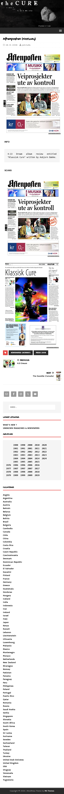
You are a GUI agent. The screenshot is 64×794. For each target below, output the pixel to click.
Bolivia (6, 518)
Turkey (6, 753)
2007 (30, 468)
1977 (8, 468)
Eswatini (7, 572)
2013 (37, 455)
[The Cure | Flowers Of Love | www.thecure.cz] (32, 25)
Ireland (6, 612)
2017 (37, 468)
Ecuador (7, 565)
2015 (37, 462)
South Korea (9, 726)
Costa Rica (8, 545)
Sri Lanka (7, 733)
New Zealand (9, 662)
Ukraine (6, 756)
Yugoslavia (8, 780)
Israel (5, 615)
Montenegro (9, 652)
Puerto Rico (8, 696)
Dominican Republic (12, 562)
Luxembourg (9, 642)
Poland (6, 689)
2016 (37, 465)
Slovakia (7, 719)
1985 (15, 462)
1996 (22, 465)
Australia (7, 501)
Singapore (8, 716)
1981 (15, 448)
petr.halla (26, 45)
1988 (15, 472)
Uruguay (7, 770)
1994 (22, 458)
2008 (30, 472)
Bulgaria (7, 525)
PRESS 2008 (41, 353)
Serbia (6, 713)
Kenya (6, 625)
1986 (15, 465)
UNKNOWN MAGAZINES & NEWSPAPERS (21, 428)
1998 (22, 472)
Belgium (7, 515)
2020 (44, 445)
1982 (15, 452)
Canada (6, 531)
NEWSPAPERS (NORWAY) (21, 353)
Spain (5, 729)
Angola (6, 495)
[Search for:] (32, 407)
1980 (15, 445)
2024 (44, 458)
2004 (30, 458)
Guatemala (8, 589)
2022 (44, 452)
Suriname (7, 736)
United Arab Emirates (13, 760)
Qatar (6, 699)
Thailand (7, 749)
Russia (6, 706)
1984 (15, 458)
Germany (7, 582)
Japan (6, 622)
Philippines (8, 686)
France (6, 578)
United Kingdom (10, 763)
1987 (15, 468)
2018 (37, 472)
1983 (15, 455)
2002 (30, 452)
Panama (7, 676)
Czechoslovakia (10, 555)
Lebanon (7, 632)
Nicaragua (8, 666)
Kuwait (6, 629)
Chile (5, 535)
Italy (5, 619)
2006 (30, 465)
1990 (22, 445)
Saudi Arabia (9, 709)
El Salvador (8, 568)
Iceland (6, 599)
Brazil (5, 521)
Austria (6, 505)
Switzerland (8, 743)
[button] (60, 30)
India (5, 602)
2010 (37, 445)
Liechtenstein (9, 635)
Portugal (7, 692)
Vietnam (7, 776)
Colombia (7, 542)
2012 (37, 452)
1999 (22, 475)
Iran (5, 609)
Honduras (7, 592)
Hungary (7, 595)
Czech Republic (10, 552)
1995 (22, 462)
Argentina (7, 498)
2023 (44, 455)
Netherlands (9, 659)
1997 (22, 468)
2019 (37, 475)
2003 (30, 455)
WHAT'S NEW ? (10, 425)
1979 (8, 475)
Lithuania (7, 639)
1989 (15, 475)
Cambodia (8, 528)
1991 (22, 448)
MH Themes (49, 791)
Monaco (6, 656)
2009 (30, 475)
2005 (30, 462)
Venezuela (8, 773)
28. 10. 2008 (11, 45)
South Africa (9, 723)
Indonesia (8, 605)
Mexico (6, 649)
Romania (7, 702)
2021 (44, 448)
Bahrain (6, 508)
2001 (30, 448)
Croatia (6, 548)
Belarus (6, 511)
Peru (5, 682)
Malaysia (7, 645)
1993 (22, 455)
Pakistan (7, 672)
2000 (30, 445)
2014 (37, 458)
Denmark (7, 558)
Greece (6, 585)
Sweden (7, 739)
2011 (37, 448)
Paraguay (7, 679)
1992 (22, 452)
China (5, 538)
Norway (6, 669)
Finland (6, 575)
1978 (8, 472)
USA (5, 766)
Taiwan (6, 746)
